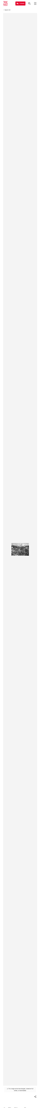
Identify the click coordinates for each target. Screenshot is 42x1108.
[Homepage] (5, 3)
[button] (35, 1097)
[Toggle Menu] (35, 3)
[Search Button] (29, 3)
